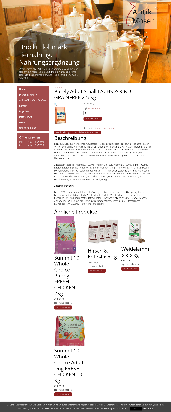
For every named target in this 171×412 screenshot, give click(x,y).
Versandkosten (94, 108)
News (22, 122)
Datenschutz (25, 116)
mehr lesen (147, 408)
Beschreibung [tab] (62, 132)
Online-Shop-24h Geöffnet (33, 100)
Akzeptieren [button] (136, 408)
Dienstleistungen (28, 94)
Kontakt (23, 105)
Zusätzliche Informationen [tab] (86, 132)
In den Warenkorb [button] (63, 307)
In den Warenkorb (92, 119)
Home (22, 89)
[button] (55, 104)
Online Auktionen (28, 127)
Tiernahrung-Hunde (104, 127)
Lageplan (24, 111)
